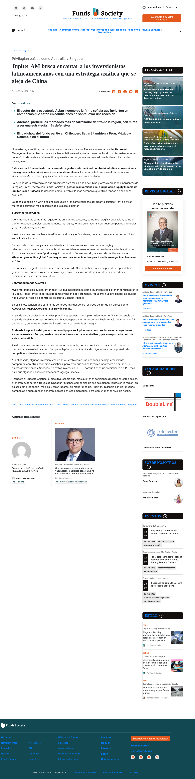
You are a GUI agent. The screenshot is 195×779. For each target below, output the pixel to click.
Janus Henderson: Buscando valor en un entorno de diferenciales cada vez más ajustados (158, 322)
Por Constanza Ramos (25, 478)
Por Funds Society (155, 645)
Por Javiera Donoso (63, 478)
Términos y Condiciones (84, 772)
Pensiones (133, 29)
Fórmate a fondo (68, 737)
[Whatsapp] (136, 91)
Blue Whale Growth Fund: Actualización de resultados (165, 532)
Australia (30, 404)
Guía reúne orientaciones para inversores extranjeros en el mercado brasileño (161, 146)
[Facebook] (119, 91)
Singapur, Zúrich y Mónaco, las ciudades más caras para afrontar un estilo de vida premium (163, 166)
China (50, 404)
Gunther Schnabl (149, 353)
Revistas (106, 737)
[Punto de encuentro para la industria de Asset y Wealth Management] (97, 14)
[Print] (130, 91)
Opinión (152, 285)
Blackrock (72, 482)
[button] (161, 7)
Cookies (134, 772)
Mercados (103, 29)
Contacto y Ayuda (141, 751)
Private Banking (150, 29)
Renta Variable (70, 404)
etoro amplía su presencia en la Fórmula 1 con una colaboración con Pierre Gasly (156, 664)
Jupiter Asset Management (94, 404)
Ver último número (163, 268)
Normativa (104, 32)
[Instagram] (24, 8)
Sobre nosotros (160, 462)
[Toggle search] (179, 30)
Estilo (151, 615)
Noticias (6, 737)
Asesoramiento (66, 748)
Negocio (121, 29)
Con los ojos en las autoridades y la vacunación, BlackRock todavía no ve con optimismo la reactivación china (74, 471)
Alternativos (88, 29)
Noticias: (53, 29)
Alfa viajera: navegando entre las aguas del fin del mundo (156, 690)
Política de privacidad (113, 772)
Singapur (132, 404)
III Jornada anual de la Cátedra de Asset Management (166, 584)
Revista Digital (160, 191)
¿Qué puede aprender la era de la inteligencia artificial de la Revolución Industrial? (157, 346)
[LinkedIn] (16, 8)
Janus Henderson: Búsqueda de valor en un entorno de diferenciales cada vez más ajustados (157, 299)
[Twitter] (40, 8)
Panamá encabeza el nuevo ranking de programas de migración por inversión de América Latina (159, 94)
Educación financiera (68, 759)
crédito (21, 482)
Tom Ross (146, 308)
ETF (112, 29)
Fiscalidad (63, 742)
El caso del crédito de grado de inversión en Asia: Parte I (28, 469)
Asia (15, 404)
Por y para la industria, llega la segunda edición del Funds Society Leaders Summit (166, 559)
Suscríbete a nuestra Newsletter (161, 18)
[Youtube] (32, 8)
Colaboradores (160, 369)
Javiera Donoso (24, 103)
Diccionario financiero (69, 753)
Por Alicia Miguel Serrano (157, 698)
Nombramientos (69, 29)
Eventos (153, 516)
